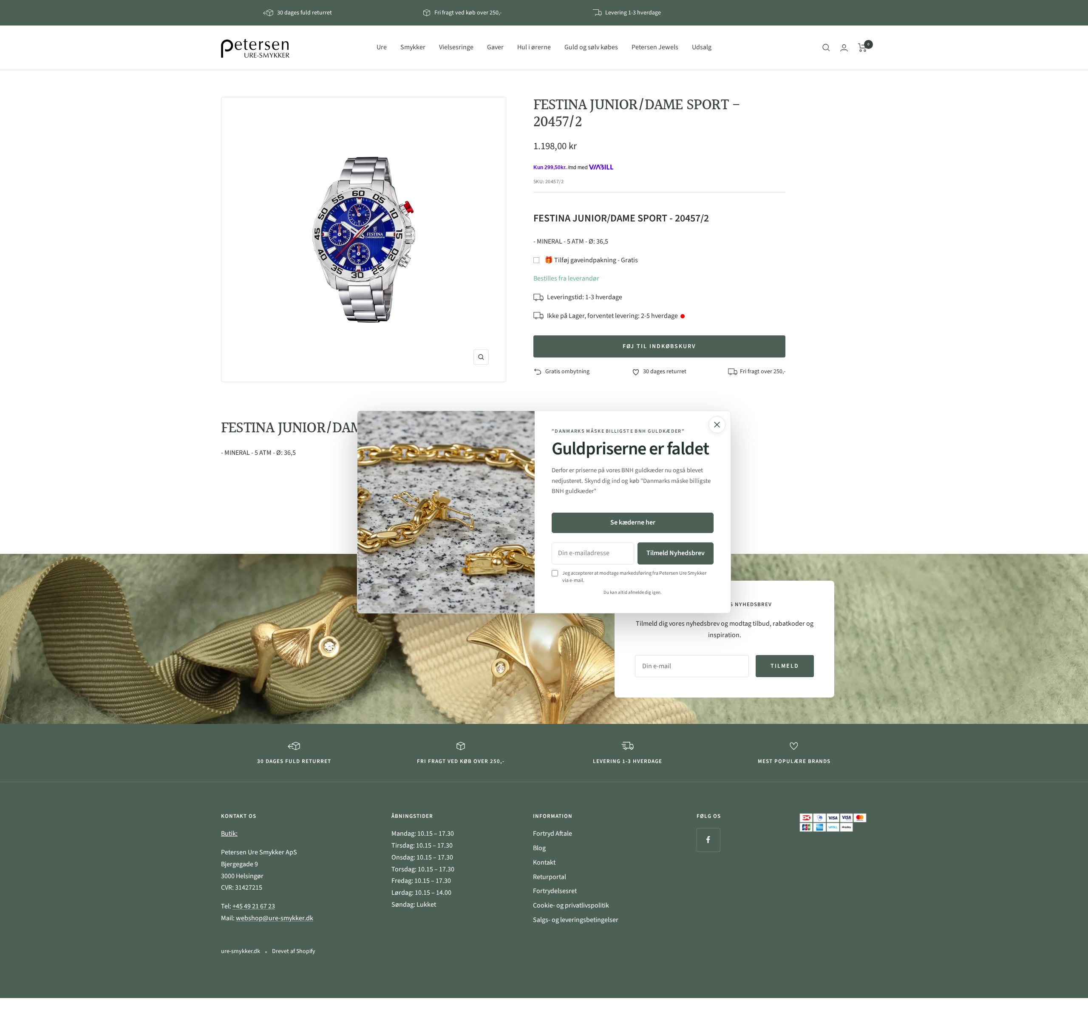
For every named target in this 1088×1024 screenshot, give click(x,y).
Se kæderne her (632, 522)
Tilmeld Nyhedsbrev (675, 553)
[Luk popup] (716, 424)
